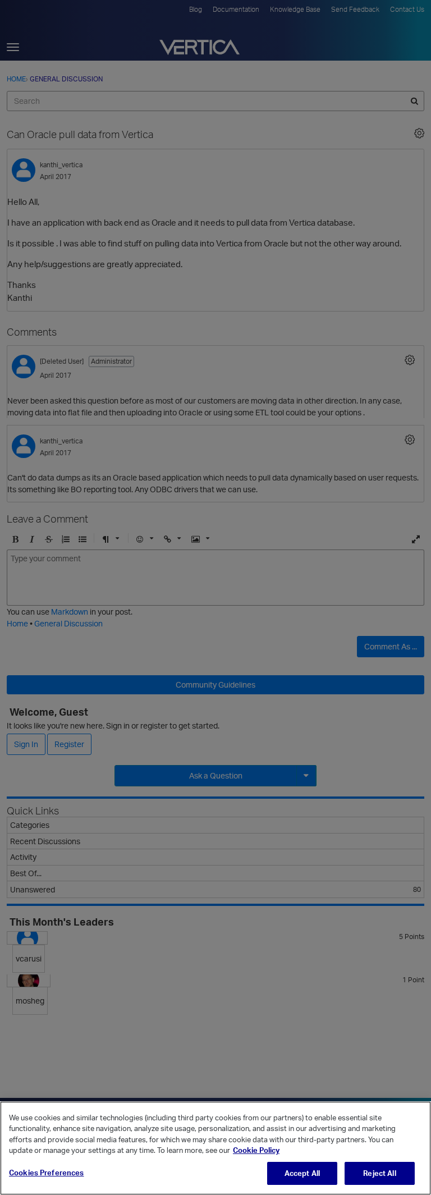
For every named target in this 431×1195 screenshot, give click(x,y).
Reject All (379, 1173)
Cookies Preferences (46, 1172)
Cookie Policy (256, 1150)
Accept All (302, 1173)
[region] (215, 1148)
